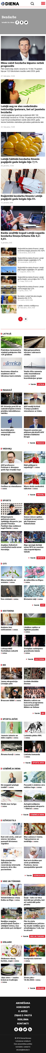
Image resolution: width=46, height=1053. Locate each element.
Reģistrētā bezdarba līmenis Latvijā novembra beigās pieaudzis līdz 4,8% (31, 250)
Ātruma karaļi (10, 754)
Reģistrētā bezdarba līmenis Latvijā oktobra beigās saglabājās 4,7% (31, 259)
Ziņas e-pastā (23, 1015)
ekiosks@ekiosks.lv (23, 1050)
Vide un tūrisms (11, 881)
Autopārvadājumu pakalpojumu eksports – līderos (34, 806)
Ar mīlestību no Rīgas (33, 581)
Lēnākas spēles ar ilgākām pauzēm (32, 629)
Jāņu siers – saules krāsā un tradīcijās (10, 979)
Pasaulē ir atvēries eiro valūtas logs (34, 786)
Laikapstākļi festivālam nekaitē (9, 650)
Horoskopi (23, 1007)
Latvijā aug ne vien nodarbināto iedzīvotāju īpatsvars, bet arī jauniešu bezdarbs (23, 109)
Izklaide (7, 942)
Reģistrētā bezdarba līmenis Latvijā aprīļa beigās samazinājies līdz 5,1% (31, 278)
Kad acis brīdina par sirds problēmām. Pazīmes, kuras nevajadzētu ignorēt (33, 863)
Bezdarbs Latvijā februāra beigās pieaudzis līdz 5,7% (30, 297)
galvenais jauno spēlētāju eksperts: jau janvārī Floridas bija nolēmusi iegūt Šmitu (11, 522)
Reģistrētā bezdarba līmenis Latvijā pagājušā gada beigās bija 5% (21, 197)
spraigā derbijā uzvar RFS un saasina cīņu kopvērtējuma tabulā (33, 548)
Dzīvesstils (9, 820)
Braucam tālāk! (11, 700)
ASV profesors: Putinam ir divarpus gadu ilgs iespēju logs (11, 467)
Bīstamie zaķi (33, 599)
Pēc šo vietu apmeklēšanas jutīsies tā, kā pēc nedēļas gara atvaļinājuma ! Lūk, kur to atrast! (34, 925)
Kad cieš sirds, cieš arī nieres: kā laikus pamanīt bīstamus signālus (11, 840)
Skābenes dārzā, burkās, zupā (10, 959)
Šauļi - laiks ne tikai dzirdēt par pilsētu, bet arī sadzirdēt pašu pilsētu (34, 901)
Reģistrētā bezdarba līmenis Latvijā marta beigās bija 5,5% (31, 288)
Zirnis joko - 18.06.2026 (32, 978)
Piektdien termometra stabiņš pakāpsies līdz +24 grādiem (11, 352)
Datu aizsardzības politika (23, 1044)
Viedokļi (7, 448)
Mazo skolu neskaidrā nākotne (34, 487)
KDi (4, 665)
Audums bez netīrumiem (9, 628)
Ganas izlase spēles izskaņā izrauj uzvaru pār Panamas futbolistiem (33, 520)
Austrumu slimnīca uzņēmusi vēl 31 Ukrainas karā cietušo (11, 373)
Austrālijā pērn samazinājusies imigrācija (8, 432)
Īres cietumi (9, 599)
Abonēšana (23, 1003)
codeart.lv (26, 1047)
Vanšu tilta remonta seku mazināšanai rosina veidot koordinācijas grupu (33, 374)
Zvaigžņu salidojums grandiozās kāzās (33, 650)
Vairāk (33, 384)
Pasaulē (7, 390)
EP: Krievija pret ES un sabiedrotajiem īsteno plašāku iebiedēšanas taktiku (11, 409)
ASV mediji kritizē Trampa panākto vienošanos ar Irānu (33, 408)
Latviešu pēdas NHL (33, 736)
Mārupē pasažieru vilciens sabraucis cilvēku (32, 352)
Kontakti (23, 1023)
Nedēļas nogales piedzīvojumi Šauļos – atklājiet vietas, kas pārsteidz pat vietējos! (11, 924)
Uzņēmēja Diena (12, 768)
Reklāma (23, 1019)
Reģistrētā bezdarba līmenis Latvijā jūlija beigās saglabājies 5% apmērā (31, 269)
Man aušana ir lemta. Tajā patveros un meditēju (33, 839)
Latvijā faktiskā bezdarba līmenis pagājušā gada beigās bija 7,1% (20, 161)
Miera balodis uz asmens (8, 581)
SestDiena (8, 611)
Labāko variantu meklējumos (28, 306)
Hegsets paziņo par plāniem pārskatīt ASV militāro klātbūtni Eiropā (34, 433)
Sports (7, 500)
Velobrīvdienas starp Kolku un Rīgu (10, 899)
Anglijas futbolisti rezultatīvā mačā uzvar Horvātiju (11, 547)
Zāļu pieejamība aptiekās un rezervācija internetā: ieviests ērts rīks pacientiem (11, 865)
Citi (5, 563)
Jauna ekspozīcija (9, 682)
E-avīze (23, 1011)
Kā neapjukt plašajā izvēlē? (10, 786)
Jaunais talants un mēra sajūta (9, 736)
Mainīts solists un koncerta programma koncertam (33, 703)
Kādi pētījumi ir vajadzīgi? (32, 466)
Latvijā (7, 333)
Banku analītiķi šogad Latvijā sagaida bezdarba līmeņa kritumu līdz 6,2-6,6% (23, 236)
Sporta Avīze (10, 719)
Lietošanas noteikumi (23, 1041)
